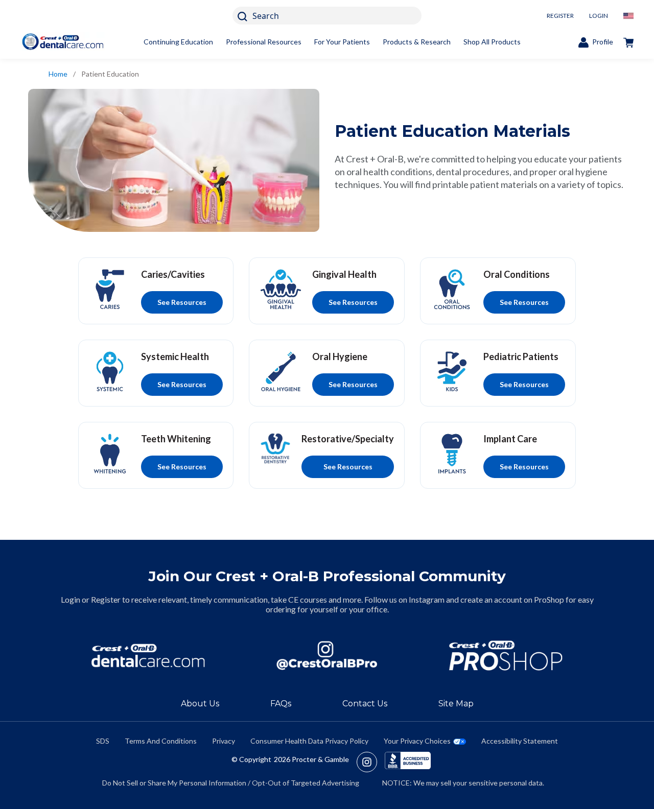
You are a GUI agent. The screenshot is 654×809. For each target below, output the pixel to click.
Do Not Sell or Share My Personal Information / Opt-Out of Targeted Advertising (230, 782)
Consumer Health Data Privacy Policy (309, 740)
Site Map (456, 703)
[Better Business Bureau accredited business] (408, 762)
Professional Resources (263, 41)
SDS (102, 740)
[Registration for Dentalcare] (148, 655)
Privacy (223, 740)
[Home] (62, 41)
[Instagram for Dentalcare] (327, 655)
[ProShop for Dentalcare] (505, 655)
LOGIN (598, 15)
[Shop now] (628, 42)
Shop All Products (492, 41)
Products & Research (417, 41)
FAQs (280, 703)
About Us (200, 703)
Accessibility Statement (519, 740)
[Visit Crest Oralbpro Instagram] (371, 762)
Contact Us (364, 703)
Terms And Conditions (161, 740)
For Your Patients (342, 41)
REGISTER (560, 15)
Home (58, 73)
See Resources (181, 302)
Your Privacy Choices (417, 740)
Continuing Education (178, 41)
